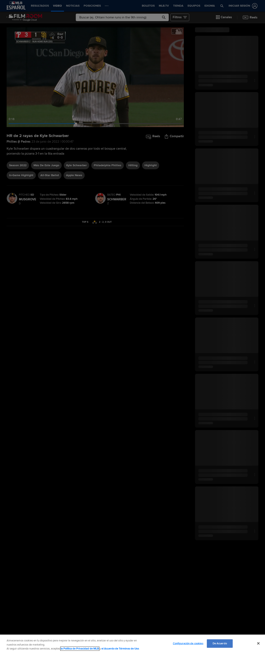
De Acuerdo (220, 643)
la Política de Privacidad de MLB (80, 648)
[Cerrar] (258, 643)
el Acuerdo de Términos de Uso (120, 648)
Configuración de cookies (188, 643)
